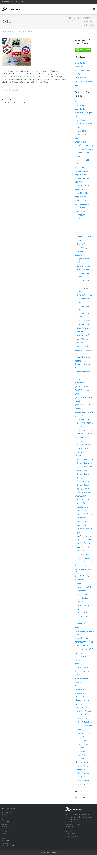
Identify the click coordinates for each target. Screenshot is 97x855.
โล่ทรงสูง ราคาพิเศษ (82, 700)
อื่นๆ (3, 838)
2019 (79, 18)
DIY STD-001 (84, 481)
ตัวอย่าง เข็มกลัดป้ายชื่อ (83, 21)
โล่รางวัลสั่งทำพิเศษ (84, 722)
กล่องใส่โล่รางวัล (83, 707)
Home (72, 18)
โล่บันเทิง (82, 747)
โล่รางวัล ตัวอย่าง (81, 762)
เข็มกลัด (78, 674)
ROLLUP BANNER (84, 444)
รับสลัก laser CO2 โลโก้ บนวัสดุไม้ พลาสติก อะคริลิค (84, 156)
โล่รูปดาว (82, 755)
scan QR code (80, 200)
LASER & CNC (80, 141)
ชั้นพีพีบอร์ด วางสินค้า (85, 295)
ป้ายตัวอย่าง (81, 517)
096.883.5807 (8, 2)
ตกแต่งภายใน (80, 379)
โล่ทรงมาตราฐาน (85, 744)
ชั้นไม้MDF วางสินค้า (84, 339)
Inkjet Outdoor (83, 598)
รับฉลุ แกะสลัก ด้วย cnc (84, 561)
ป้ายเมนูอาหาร (82, 612)
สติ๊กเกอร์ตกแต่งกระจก (83, 638)
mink (18, 31)
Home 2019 (81, 130)
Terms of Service (82, 222)
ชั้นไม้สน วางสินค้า (83, 342)
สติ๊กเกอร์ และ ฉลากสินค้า (84, 631)
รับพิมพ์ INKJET (81, 579)
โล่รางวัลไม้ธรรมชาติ (84, 725)
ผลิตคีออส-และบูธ (83, 251)
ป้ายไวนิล (80, 550)
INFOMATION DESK (84, 433)
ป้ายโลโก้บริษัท (80, 495)
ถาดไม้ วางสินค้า (83, 346)
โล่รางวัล (78, 703)
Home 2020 (81, 134)
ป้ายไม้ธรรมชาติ (83, 547)
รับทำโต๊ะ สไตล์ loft (82, 576)
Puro (57, 852)
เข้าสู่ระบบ (10, 103)
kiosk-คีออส (81, 240)
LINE (42, 2)
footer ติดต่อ (80, 120)
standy (80, 601)
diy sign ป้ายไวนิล (84, 485)
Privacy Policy (81, 167)
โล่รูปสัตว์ (82, 758)
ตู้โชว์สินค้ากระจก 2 (82, 390)
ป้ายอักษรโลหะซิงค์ (84, 539)
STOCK (77, 218)
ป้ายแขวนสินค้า (80, 77)
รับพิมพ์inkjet (80, 583)
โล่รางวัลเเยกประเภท (7, 845)
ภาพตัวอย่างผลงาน (82, 557)
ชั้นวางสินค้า (79, 255)
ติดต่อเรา (38, 2)
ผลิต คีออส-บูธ (82, 247)
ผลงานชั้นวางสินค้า (7, 826)
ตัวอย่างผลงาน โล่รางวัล (8, 817)
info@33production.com (25, 2)
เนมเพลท (78, 685)
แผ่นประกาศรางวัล (84, 714)
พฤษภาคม (88, 18)
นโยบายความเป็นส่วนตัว (84, 412)
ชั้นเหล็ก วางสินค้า (83, 335)
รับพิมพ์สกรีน (80, 63)
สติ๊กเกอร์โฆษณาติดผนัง (84, 641)
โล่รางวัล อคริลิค (83, 718)
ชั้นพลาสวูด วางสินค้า (85, 269)
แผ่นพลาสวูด (80, 689)
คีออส (77, 233)
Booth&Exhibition (84, 236)
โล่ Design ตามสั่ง (85, 733)
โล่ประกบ (82, 751)
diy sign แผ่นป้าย (83, 488)
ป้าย (3, 819)
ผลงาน (4, 824)
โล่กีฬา (81, 736)
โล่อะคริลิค (80, 729)
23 (69, 21)
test (76, 225)
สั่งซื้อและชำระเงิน (81, 656)
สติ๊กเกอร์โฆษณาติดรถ (83, 645)
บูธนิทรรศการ (80, 415)
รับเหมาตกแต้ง (6, 831)
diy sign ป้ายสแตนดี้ (84, 463)
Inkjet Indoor (82, 594)
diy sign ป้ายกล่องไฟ (85, 459)
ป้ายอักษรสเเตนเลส (84, 536)
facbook (45, 2)
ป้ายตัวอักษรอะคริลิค (84, 521)
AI (76, 101)
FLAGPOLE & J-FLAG (85, 430)
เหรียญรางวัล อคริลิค (85, 711)
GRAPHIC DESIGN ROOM (84, 123)
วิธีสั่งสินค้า (81, 214)
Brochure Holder (83, 419)
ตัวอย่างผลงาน (6, 815)
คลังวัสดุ (78, 229)
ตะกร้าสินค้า (79, 382)
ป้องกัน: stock (80, 66)
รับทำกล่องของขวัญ (82, 565)
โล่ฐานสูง (82, 740)
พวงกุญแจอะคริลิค (82, 554)
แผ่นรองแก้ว (79, 693)
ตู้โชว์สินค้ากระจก (81, 386)
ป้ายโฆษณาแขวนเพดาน (83, 492)
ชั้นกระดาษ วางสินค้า (84, 266)
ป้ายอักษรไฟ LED (83, 543)
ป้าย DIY (78, 455)
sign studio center (82, 204)
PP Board (78, 163)
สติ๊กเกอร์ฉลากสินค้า (82, 634)
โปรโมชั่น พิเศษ (80, 696)
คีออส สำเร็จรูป (82, 244)
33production (45, 852)
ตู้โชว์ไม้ (78, 393)
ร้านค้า (77, 627)
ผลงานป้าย (5, 829)
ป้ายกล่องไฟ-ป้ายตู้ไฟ (85, 510)
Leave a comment (28, 31)
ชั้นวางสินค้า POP (6, 812)
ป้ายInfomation (83, 506)
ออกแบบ (78, 663)
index (77, 138)
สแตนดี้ (77, 660)
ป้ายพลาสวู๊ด (81, 525)
